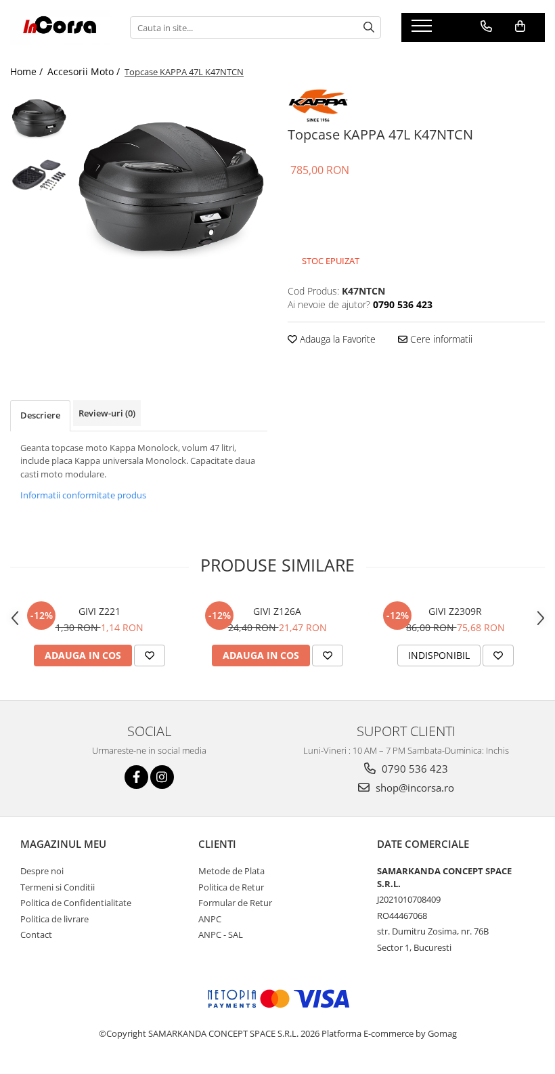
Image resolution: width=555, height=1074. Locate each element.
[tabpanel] (170, 185)
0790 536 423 (413, 768)
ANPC (209, 919)
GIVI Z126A (277, 611)
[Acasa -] (60, 27)
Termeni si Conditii (57, 887)
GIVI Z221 (99, 611)
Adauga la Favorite (336, 338)
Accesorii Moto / (85, 71)
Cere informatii (439, 338)
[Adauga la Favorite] (149, 655)
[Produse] (423, 30)
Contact (36, 934)
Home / (27, 71)
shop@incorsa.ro (413, 787)
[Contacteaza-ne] (486, 26)
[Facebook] (136, 777)
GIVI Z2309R (455, 611)
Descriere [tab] (40, 415)
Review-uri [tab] (107, 413)
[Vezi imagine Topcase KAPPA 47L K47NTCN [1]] (39, 175)
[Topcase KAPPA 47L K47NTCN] (170, 185)
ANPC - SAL (220, 934)
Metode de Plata (231, 871)
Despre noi (42, 871)
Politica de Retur (231, 887)
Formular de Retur (235, 903)
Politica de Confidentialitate (75, 903)
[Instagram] (162, 777)
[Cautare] (369, 27)
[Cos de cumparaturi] (520, 26)
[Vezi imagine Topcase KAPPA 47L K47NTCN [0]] (39, 117)
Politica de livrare (54, 919)
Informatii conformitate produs (83, 495)
